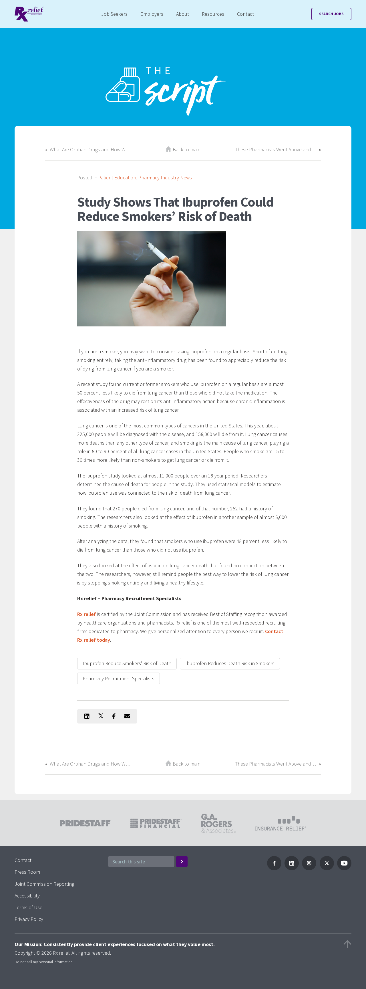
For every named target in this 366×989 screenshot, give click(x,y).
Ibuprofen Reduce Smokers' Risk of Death (127, 663)
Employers (151, 14)
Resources (213, 14)
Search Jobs (331, 13)
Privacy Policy (29, 919)
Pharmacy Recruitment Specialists (118, 678)
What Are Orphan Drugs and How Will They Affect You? (90, 149)
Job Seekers (114, 14)
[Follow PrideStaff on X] (327, 868)
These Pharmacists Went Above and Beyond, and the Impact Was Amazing (275, 149)
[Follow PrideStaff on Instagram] (309, 868)
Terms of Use (28, 907)
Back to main (186, 149)
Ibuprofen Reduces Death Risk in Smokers (229, 663)
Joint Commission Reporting (44, 884)
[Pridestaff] (29, 14)
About (182, 14)
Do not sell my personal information (44, 961)
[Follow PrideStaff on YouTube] (344, 868)
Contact (245, 14)
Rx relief (86, 614)
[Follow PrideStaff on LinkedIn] (292, 868)
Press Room (27, 872)
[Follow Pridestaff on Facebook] (274, 868)
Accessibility (27, 895)
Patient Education (117, 177)
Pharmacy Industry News (165, 177)
